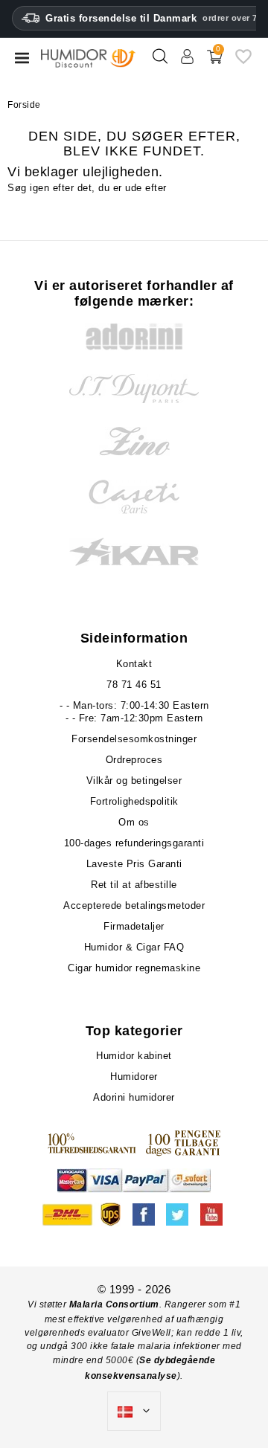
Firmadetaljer (134, 926)
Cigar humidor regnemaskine (134, 968)
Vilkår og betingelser (134, 780)
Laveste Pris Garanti (134, 863)
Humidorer (134, 1076)
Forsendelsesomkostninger (134, 738)
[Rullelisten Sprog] (134, 1411)
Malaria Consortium (114, 1304)
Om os (134, 822)
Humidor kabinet (134, 1055)
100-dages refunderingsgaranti (134, 843)
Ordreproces (134, 759)
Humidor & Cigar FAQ (134, 947)
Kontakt (134, 663)
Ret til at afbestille (134, 884)
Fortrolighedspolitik (134, 801)
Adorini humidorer (134, 1097)
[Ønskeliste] (243, 62)
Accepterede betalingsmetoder (134, 905)
